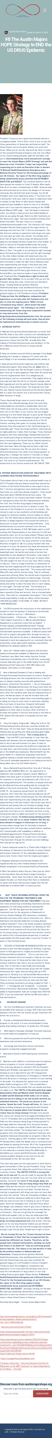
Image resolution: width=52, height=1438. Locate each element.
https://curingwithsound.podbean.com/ (18, 1358)
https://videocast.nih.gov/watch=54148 (17, 1354)
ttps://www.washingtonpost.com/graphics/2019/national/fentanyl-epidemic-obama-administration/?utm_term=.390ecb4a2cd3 (26, 1319)
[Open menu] (44, 10)
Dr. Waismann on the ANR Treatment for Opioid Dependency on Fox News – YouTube (25, 1366)
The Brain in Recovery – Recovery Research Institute (23, 1363)
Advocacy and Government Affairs (16, 1327)
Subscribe (42, 1393)
